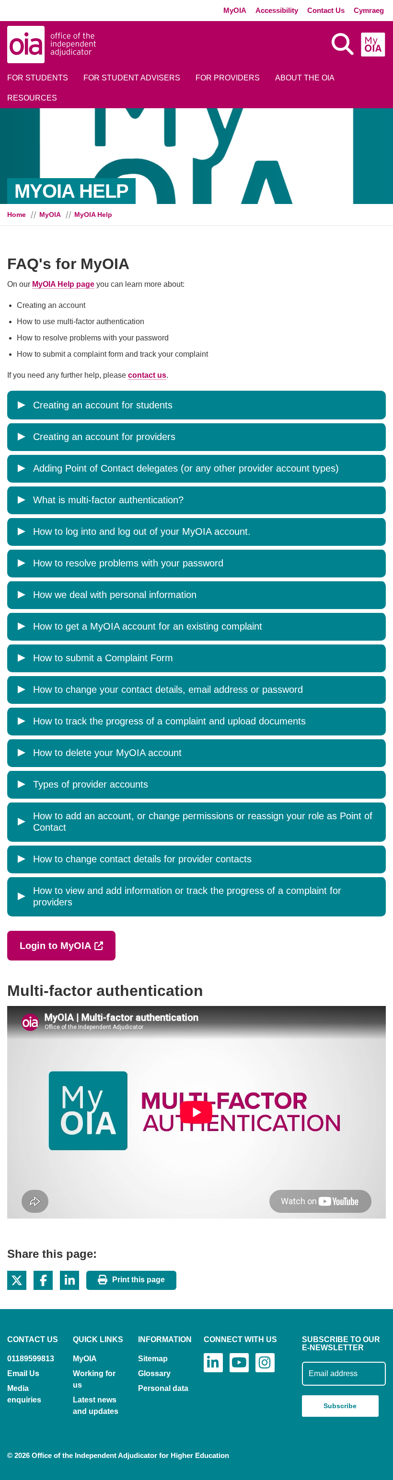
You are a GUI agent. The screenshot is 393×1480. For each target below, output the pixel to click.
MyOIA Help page (63, 284)
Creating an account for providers (104, 436)
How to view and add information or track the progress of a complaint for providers (187, 896)
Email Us (23, 1373)
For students (37, 78)
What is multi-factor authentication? (108, 500)
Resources (32, 98)
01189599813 (30, 1359)
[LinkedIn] (213, 1362)
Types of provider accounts (90, 784)
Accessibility (276, 10)
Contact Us (326, 10)
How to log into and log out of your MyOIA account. (142, 531)
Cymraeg (369, 10)
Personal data (163, 1388)
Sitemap (153, 1359)
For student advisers (131, 78)
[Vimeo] (239, 1362)
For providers (228, 78)
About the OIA (305, 78)
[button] (16, 1280)
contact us (147, 375)
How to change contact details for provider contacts (142, 859)
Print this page (138, 1280)
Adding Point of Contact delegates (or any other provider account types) (186, 468)
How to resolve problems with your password (128, 563)
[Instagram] (265, 1362)
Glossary (154, 1373)
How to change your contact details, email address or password (168, 689)
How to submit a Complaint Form (103, 658)
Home (16, 214)
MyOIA (234, 10)
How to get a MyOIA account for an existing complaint (147, 626)
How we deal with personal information (114, 594)
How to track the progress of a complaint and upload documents (169, 721)
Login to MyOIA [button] (68, 945)
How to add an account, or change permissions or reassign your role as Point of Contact (202, 822)
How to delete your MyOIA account (107, 752)
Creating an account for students (103, 405)
